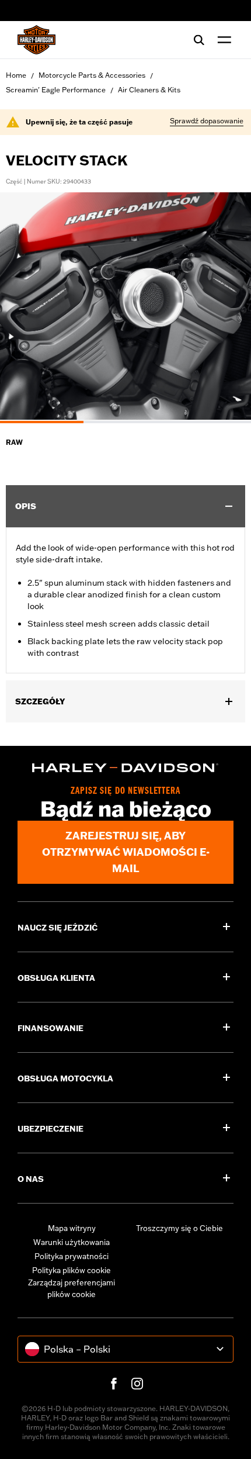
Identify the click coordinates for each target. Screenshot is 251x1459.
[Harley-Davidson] (125, 768)
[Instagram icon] (137, 1384)
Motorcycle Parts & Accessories (92, 75)
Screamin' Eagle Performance (56, 89)
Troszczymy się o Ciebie (179, 1228)
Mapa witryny (72, 1228)
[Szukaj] (199, 39)
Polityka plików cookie (71, 1270)
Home (16, 75)
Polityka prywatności (71, 1256)
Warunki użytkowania (71, 1242)
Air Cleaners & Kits (149, 89)
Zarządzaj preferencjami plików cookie (71, 1288)
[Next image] (227, 307)
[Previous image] (23, 307)
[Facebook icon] (114, 1384)
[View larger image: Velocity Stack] (125, 306)
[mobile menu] (221, 39)
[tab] (41, 422)
